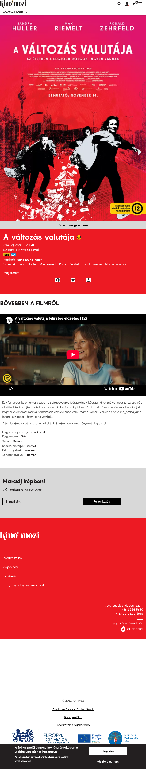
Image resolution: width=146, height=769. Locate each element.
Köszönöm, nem (107, 761)
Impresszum (12, 558)
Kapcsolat (11, 567)
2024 (29, 245)
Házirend (10, 576)
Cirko (23, 436)
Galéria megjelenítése (73, 225)
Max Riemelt (48, 264)
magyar (29, 450)
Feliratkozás (102, 501)
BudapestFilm (73, 717)
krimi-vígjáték (12, 245)
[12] (79, 238)
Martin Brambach (116, 264)
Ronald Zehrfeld (70, 264)
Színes (17, 441)
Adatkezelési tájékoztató (73, 725)
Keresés (119, 4)
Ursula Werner (92, 264)
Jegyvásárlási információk (24, 585)
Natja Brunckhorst (29, 259)
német (31, 445)
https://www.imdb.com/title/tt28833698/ (6, 254)
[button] (129, 4)
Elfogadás (108, 751)
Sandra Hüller (27, 264)
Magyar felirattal (27, 249)
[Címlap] (19, 4)
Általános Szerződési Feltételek (73, 709)
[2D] (14, 254)
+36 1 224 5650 (132, 609)
